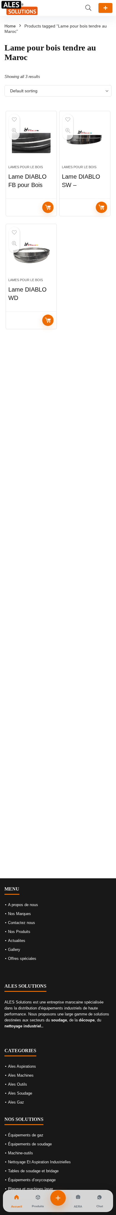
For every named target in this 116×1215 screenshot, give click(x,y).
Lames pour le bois (25, 167)
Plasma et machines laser (30, 1189)
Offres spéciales (22, 958)
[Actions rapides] (58, 1198)
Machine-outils (20, 1153)
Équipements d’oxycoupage (32, 1180)
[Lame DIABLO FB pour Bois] (31, 140)
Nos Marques (19, 913)
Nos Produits (19, 931)
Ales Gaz (16, 1102)
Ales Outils (17, 1084)
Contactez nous (21, 922)
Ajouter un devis (105, 8)
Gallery (14, 949)
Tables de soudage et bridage (33, 1171)
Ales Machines (21, 1075)
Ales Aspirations (22, 1066)
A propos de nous (23, 905)
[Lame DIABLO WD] (31, 253)
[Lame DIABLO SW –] (85, 140)
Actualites (16, 940)
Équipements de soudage (30, 1144)
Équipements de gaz (25, 1135)
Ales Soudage (20, 1093)
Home (10, 26)
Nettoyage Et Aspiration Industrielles (39, 1162)
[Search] (88, 8)
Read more (48, 207)
